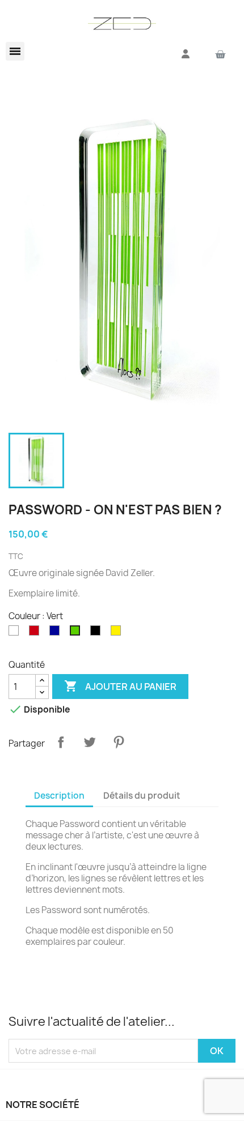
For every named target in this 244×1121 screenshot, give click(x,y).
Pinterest (118, 742)
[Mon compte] (185, 54)
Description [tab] (59, 796)
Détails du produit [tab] (141, 796)
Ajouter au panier (120, 686)
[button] (15, 51)
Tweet (89, 742)
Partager (60, 742)
